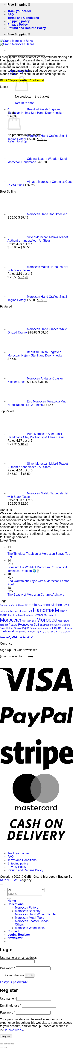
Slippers (65, 624)
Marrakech (50, 615)
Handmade (46, 610)
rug (31, 625)
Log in (29, 975)
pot (6, 625)
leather (39, 615)
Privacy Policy (17, 24)
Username (8, 998)
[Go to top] (1, 884)
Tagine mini (36, 628)
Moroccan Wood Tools (30, 927)
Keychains (28, 615)
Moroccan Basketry (27, 911)
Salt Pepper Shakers (50, 624)
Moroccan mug (29, 621)
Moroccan (10, 620)
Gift (30, 611)
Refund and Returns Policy (26, 28)
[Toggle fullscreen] (8, 1043)
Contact (13, 931)
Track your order (19, 11)
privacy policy (14, 1029)
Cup (39, 605)
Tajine (58, 628)
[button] (14, 938)
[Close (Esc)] (1, 1043)
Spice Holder (6, 628)
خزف (30, 636)
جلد (55, 631)
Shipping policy (18, 21)
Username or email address (19, 957)
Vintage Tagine (34, 631)
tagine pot (48, 628)
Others (19, 924)
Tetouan (67, 628)
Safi (36, 624)
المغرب (66, 631)
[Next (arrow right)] (5, 1047)
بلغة (60, 631)
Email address (10, 1005)
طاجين (22, 636)
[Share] (5, 1043)
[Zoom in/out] (12, 1043)
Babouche (5, 605)
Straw (17, 628)
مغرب (12, 636)
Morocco (46, 620)
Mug (60, 621)
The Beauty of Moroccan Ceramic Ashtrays (35, 594)
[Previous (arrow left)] (1, 1047)
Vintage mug (20, 631)
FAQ (10, 14)
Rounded (23, 624)
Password (7, 968)
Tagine (25, 628)
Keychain (18, 615)
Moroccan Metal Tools (29, 917)
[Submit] (8, 898)
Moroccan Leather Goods (31, 921)
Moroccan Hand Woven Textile (35, 914)
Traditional (7, 631)
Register (5, 1036)
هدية (2, 636)
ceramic (31, 605)
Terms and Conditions (23, 17)
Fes (65, 605)
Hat (10, 615)
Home (11, 900)
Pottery (13, 624)
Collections (15, 904)
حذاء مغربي (48, 631)
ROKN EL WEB (10, 880)
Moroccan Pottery (26, 907)
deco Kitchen (52, 605)
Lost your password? (14, 982)
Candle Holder (17, 605)
